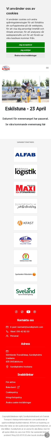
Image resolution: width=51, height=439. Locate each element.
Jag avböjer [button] (25, 50)
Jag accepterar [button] (25, 45)
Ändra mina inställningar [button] (26, 55)
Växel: (19, 332)
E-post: (26, 327)
